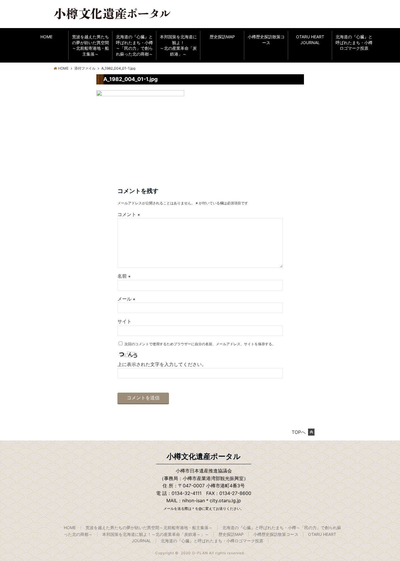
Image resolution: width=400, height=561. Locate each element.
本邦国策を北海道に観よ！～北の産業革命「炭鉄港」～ (178, 45)
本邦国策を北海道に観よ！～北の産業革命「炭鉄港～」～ (155, 534)
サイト (124, 321)
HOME (46, 36)
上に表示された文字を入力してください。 (161, 364)
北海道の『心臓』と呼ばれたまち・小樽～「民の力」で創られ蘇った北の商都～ (134, 45)
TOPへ (299, 432)
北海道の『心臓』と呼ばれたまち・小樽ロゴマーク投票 (354, 42)
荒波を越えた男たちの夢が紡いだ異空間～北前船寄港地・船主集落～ (90, 45)
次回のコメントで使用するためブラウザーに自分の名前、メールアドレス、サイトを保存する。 (200, 344)
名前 (124, 276)
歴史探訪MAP (222, 36)
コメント (128, 214)
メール (126, 299)
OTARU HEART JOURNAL (310, 39)
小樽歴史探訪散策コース (266, 39)
